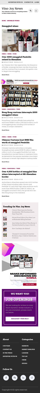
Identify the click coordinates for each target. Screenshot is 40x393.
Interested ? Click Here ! (20, 319)
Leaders (25, 353)
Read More (5, 75)
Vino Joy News (12, 8)
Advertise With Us (15, 2)
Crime (4, 109)
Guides (24, 363)
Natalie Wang (8, 62)
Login (37, 2)
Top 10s (24, 356)
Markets (25, 346)
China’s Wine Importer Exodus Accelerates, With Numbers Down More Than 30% (23, 212)
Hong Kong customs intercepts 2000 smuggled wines (20, 96)
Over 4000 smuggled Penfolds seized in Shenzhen (20, 40)
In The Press (7, 353)
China (4, 168)
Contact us (28, 2)
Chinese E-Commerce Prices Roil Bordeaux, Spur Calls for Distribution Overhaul (24, 236)
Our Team (6, 346)
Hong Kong (11, 109)
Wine (18, 109)
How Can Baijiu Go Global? (21, 228)
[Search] (31, 11)
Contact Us (7, 349)
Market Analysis (28, 349)
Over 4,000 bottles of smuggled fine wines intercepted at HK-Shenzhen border (19, 174)
